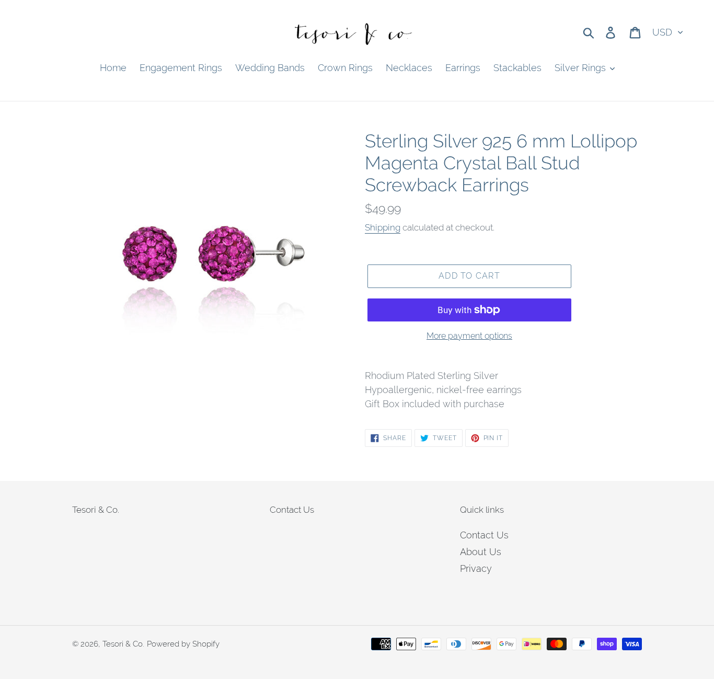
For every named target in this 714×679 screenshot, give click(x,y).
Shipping (382, 227)
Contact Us (484, 535)
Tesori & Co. (123, 644)
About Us (480, 551)
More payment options (469, 336)
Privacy (476, 568)
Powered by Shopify (183, 644)
